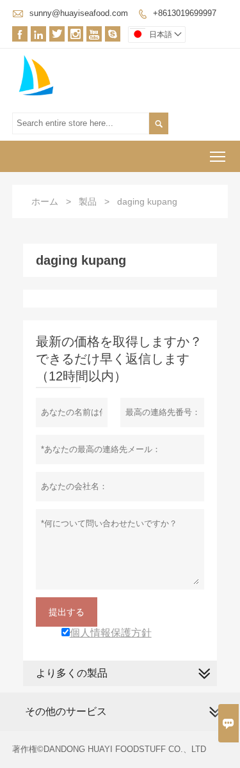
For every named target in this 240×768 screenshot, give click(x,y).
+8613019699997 (184, 13)
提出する (66, 612)
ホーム (44, 201)
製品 (88, 201)
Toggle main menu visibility (218, 156)
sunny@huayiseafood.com (78, 13)
